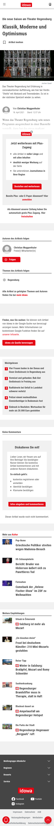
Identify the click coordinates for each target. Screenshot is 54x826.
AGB (39, 812)
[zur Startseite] (27, 790)
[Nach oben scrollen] (48, 819)
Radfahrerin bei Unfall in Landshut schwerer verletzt (25, 389)
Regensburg (13, 280)
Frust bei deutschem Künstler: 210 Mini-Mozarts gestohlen (32, 646)
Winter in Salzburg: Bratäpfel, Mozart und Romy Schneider (32, 669)
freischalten (27, 216)
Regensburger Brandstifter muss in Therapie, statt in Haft (29, 692)
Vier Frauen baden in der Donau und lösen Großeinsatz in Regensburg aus (27, 370)
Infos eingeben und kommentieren (27, 504)
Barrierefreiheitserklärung (15, 823)
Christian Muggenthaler (28, 108)
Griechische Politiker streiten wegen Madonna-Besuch (33, 547)
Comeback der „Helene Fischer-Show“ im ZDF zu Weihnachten (31, 591)
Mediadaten (38, 817)
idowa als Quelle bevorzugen (19, 342)
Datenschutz (30, 812)
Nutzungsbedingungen (20, 817)
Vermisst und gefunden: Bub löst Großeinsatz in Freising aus (25, 380)
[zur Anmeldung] (50, 4)
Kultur (15, 534)
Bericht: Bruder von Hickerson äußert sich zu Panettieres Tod (31, 568)
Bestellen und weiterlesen (27, 186)
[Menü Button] (4, 4)
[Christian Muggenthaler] (6, 110)
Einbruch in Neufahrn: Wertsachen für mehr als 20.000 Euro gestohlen (27, 409)
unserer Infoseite (10, 334)
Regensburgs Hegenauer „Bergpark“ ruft (32, 732)
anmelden (27, 199)
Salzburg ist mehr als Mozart (30, 626)
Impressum (17, 812)
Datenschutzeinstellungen (39, 823)
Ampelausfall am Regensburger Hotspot (29, 713)
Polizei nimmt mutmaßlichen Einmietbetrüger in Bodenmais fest (26, 399)
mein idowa (22, 295)
